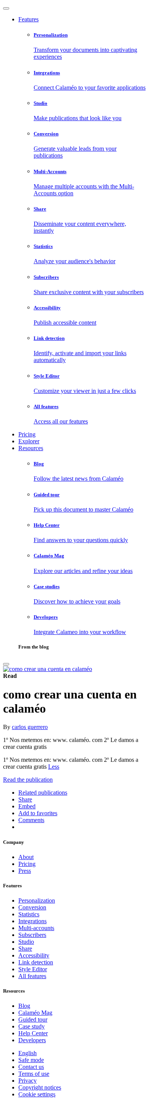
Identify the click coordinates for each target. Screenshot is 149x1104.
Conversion (32, 907)
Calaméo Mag (35, 1012)
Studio (26, 941)
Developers (32, 1040)
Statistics (28, 914)
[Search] (6, 664)
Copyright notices (39, 1087)
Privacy (27, 1080)
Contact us (31, 1067)
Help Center (33, 1033)
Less (53, 766)
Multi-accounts (36, 928)
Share (25, 948)
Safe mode (31, 1060)
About (26, 857)
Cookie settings (36, 1094)
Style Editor (32, 969)
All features (32, 976)
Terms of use (33, 1073)
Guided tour (32, 1019)
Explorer (28, 441)
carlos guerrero (30, 727)
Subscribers (32, 935)
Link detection (35, 962)
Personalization (36, 900)
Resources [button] (30, 448)
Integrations (32, 921)
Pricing (27, 434)
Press (24, 870)
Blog (24, 1006)
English (27, 1053)
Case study (31, 1026)
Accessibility (33, 955)
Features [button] (28, 19)
